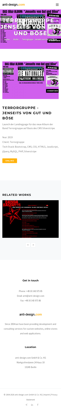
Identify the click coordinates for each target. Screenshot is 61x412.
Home (7, 39)
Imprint (47, 394)
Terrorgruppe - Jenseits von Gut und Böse (39, 39)
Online (9, 161)
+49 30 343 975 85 (34, 291)
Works (15, 39)
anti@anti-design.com (33, 295)
